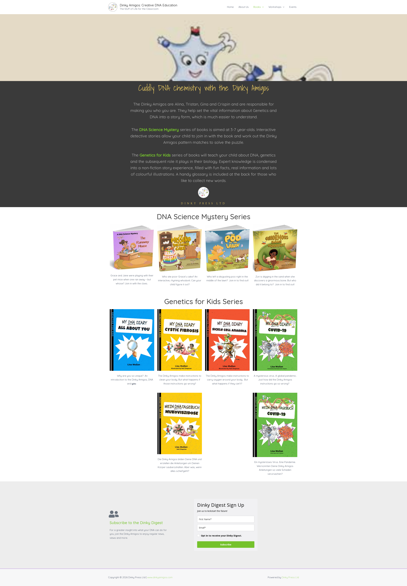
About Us (243, 6)
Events (293, 6)
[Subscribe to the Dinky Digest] (114, 514)
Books (257, 6)
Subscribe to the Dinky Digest (136, 522)
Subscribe (225, 544)
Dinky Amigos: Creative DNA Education (148, 5)
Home (230, 6)
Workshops (275, 6)
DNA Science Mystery (159, 129)
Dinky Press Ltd (290, 577)
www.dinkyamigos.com (159, 577)
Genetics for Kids (155, 155)
